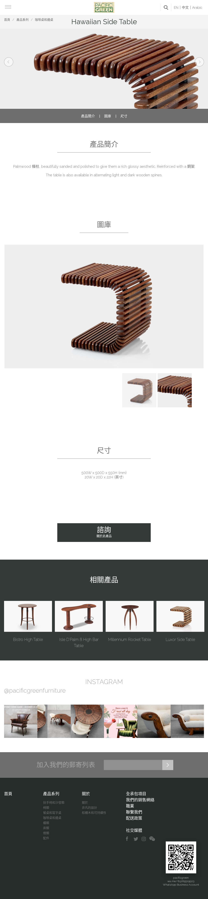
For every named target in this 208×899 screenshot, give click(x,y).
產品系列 (22, 20)
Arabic (197, 7)
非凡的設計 (89, 808)
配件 (46, 838)
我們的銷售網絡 (140, 800)
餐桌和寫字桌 (52, 813)
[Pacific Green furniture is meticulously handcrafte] (154, 721)
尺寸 (123, 116)
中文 (185, 7)
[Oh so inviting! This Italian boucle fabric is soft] (187, 721)
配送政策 (134, 818)
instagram (143, 838)
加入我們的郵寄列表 (66, 764)
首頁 (7, 20)
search (166, 7)
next (199, 61)
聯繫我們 (134, 812)
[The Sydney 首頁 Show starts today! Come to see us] (20, 721)
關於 (86, 793)
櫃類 (46, 823)
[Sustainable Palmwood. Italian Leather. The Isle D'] (87, 721)
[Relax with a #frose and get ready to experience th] (120, 721)
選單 (7, 6)
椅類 (46, 808)
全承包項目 (136, 793)
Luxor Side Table (180, 639)
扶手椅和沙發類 (53, 802)
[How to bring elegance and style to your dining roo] (54, 721)
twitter (136, 838)
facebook (128, 838)
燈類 (46, 833)
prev (8, 61)
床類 (46, 828)
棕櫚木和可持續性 (94, 813)
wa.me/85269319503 (180, 881)
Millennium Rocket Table (129, 639)
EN (176, 7)
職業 (130, 806)
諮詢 (104, 532)
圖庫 (107, 116)
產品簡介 (88, 116)
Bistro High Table (28, 639)
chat (152, 838)
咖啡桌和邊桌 (44, 20)
